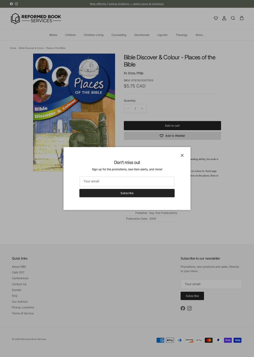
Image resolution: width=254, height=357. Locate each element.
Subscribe (127, 193)
